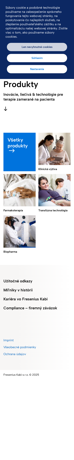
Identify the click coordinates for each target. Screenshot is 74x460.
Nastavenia (37, 69)
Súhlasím (37, 58)
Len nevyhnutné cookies (37, 47)
